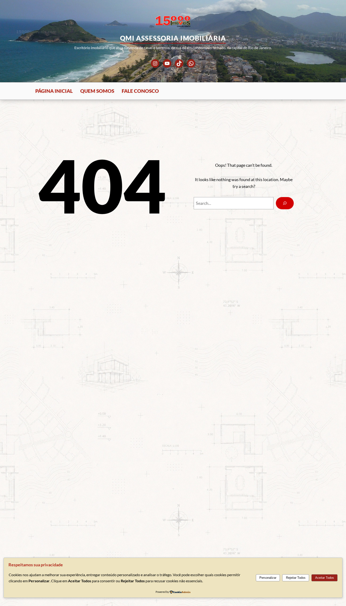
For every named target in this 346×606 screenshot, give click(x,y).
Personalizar (267, 577)
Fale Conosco (140, 91)
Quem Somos (97, 91)
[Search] (285, 203)
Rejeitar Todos (296, 577)
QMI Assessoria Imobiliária (173, 38)
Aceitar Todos (324, 577)
